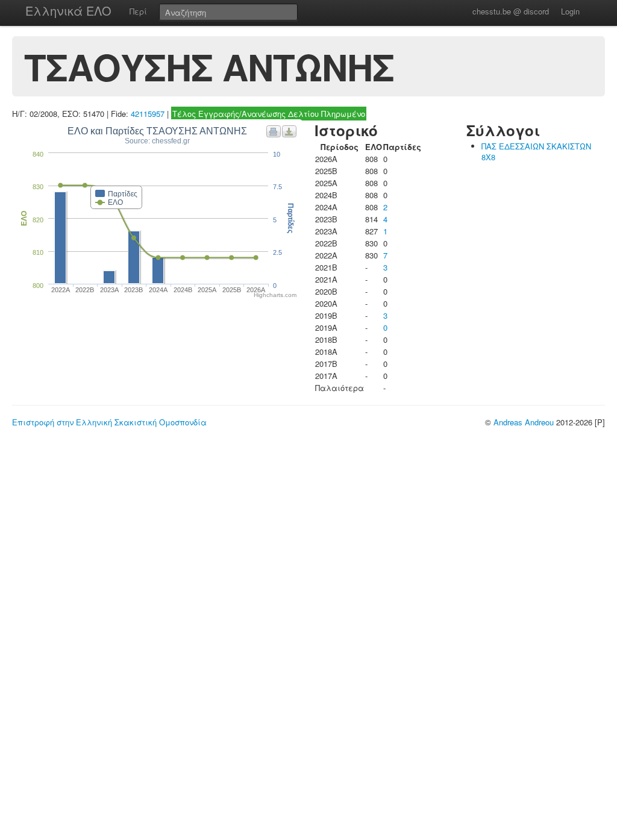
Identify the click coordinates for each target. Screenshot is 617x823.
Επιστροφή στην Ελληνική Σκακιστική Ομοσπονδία (109, 422)
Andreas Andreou (523, 422)
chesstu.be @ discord (510, 11)
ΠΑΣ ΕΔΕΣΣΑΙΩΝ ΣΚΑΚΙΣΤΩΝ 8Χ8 (536, 151)
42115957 (147, 113)
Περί (138, 11)
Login (570, 11)
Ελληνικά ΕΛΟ (68, 10)
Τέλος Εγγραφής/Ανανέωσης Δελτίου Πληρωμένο (268, 113)
